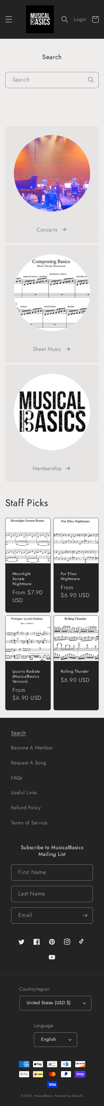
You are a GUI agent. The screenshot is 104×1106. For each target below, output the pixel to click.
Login (80, 19)
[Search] (90, 80)
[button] (8, 19)
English (48, 1039)
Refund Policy (26, 807)
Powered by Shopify (69, 1096)
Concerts (47, 229)
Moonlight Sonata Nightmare (22, 578)
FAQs (16, 777)
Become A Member (32, 747)
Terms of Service (29, 822)
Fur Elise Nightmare (70, 576)
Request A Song (28, 762)
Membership (47, 468)
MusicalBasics (44, 1096)
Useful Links (24, 792)
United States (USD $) (49, 1002)
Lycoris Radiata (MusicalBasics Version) (26, 676)
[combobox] (52, 80)
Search (18, 732)
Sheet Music (47, 349)
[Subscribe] (85, 915)
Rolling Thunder (75, 671)
